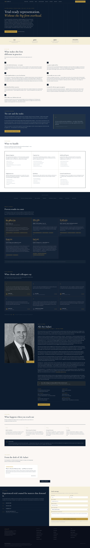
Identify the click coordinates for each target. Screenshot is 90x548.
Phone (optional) (54, 503)
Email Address (53, 499)
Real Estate (38, 537)
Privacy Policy (73, 537)
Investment (55, 535)
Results (46, 1)
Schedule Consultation (80, 1)
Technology (55, 530)
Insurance (55, 539)
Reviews (51, 1)
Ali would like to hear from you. (61, 371)
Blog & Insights (73, 532)
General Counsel (38, 539)
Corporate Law (38, 532)
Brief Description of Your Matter (56, 511)
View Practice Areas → (21, 31)
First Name (53, 495)
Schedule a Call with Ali (44, 404)
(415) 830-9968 (8, 503)
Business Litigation (39, 530)
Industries (31, 1)
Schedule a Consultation (11, 31)
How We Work (41, 1)
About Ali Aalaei (73, 530)
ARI (7, 1)
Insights (55, 1)
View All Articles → (45, 481)
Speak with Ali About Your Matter (12, 131)
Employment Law (38, 535)
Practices (26, 1)
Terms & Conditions (73, 535)
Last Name (71, 495)
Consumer (55, 537)
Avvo (11, 314)
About (36, 1)
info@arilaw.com (8, 508)
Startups (55, 532)
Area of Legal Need (54, 507)
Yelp (13, 314)
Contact (60, 1)
